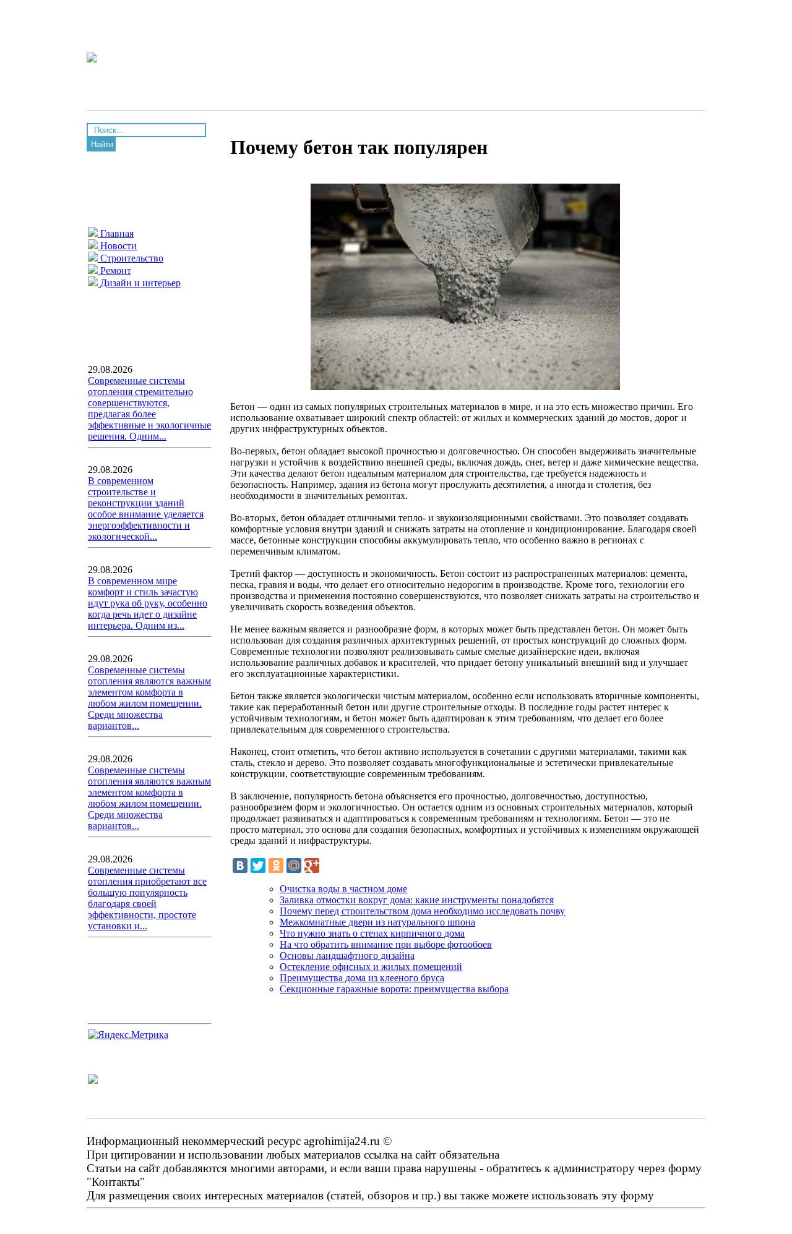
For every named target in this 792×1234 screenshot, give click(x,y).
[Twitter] (258, 865)
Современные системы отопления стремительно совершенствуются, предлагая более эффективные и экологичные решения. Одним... (149, 408)
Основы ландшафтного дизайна (347, 955)
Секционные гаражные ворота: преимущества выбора (394, 989)
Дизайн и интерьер (139, 283)
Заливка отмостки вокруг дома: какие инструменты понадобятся (417, 900)
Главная (116, 233)
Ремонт (114, 270)
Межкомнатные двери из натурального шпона (377, 922)
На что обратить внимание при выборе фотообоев (386, 944)
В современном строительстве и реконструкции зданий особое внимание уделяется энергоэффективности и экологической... (146, 508)
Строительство (130, 258)
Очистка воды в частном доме (343, 888)
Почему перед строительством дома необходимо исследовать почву (422, 911)
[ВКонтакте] (240, 865)
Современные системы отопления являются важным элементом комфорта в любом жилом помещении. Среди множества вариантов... (149, 698)
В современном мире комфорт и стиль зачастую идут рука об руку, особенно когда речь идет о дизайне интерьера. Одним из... (147, 603)
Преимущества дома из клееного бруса (362, 977)
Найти (102, 144)
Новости (117, 245)
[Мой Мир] (293, 865)
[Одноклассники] (276, 865)
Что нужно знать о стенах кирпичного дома (372, 933)
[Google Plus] (311, 865)
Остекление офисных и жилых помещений (371, 966)
